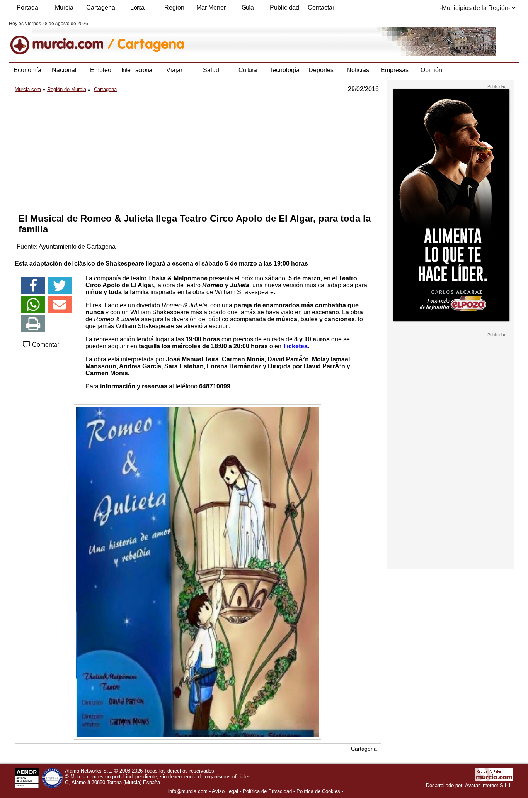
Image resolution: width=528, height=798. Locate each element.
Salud (211, 70)
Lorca (137, 7)
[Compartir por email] (60, 304)
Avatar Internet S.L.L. (489, 785)
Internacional (137, 70)
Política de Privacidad (267, 791)
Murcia (64, 7)
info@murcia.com (188, 791)
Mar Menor (211, 7)
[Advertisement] (198, 153)
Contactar (321, 7)
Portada (27, 7)
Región (174, 7)
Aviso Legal (225, 791)
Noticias (358, 70)
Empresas (395, 70)
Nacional (64, 70)
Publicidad (284, 7)
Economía (27, 70)
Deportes (321, 70)
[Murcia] (62, 38)
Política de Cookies (318, 791)
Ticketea (295, 346)
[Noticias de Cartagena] (197, 38)
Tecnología (284, 70)
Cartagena (100, 7)
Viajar (174, 70)
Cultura (247, 70)
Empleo (100, 70)
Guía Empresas (247, 9)
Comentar (45, 344)
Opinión (431, 70)
